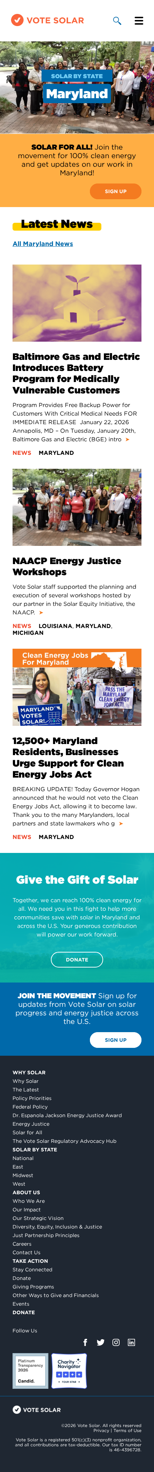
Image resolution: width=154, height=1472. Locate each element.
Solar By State (35, 1149)
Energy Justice (31, 1124)
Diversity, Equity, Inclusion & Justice (57, 1227)
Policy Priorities (32, 1098)
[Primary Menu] (139, 20)
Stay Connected (32, 1269)
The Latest (26, 1089)
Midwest (23, 1175)
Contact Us (26, 1252)
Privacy (101, 1430)
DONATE (77, 960)
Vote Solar (37, 1409)
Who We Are (29, 1201)
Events (21, 1304)
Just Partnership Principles (46, 1235)
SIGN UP (115, 191)
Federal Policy (30, 1107)
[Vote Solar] (47, 25)
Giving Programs (33, 1287)
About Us (26, 1192)
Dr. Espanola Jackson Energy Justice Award (67, 1115)
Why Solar (29, 1072)
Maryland (56, 452)
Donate (22, 1278)
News (23, 452)
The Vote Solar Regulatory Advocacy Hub (64, 1141)
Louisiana (55, 626)
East (18, 1167)
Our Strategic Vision (38, 1218)
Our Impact (27, 1209)
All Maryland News (43, 243)
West (19, 1184)
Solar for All (27, 1132)
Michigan (28, 632)
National (23, 1158)
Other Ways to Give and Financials (56, 1295)
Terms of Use (127, 1430)
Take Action (30, 1261)
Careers (22, 1244)
